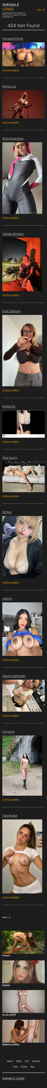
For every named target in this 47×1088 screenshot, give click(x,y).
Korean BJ (8, 406)
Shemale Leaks (13, 1078)
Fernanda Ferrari (12, 38)
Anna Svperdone (13, 138)
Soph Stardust (11, 311)
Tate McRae (9, 815)
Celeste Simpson (13, 233)
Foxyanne (8, 731)
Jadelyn (7, 598)
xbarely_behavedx (13, 675)
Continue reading (10, 70)
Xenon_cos (9, 86)
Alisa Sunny (9, 457)
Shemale (10, 7)
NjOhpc (7, 512)
